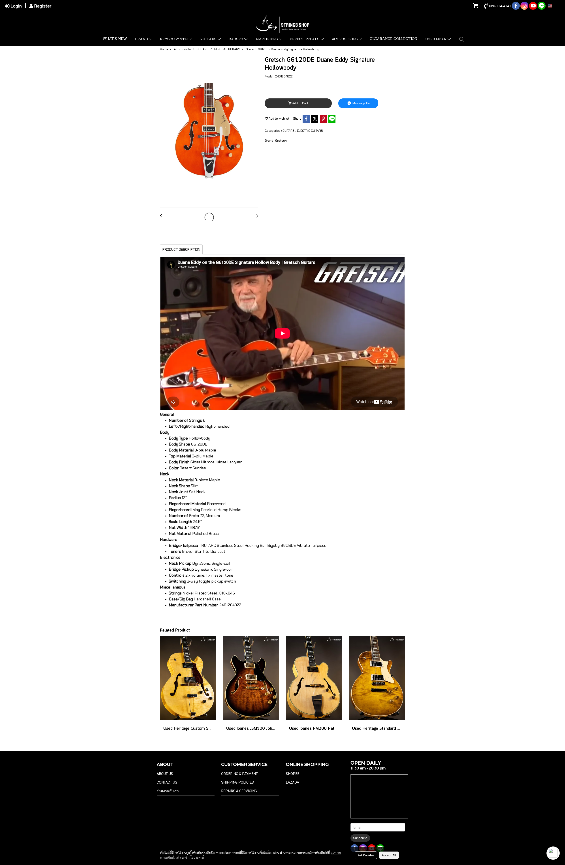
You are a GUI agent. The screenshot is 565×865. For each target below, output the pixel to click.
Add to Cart (300, 103)
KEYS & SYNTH (174, 39)
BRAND (142, 39)
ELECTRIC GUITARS (310, 131)
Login (15, 6)
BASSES (236, 39)
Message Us (361, 103)
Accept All (389, 855)
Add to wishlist (278, 118)
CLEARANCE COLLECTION (393, 39)
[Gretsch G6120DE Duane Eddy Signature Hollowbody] (209, 132)
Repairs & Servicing (239, 791)
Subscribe (360, 838)
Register (42, 6)
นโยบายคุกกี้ (196, 857)
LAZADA (292, 782)
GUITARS (209, 39)
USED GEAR (436, 39)
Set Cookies (366, 855)
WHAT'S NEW (114, 39)
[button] (462, 39)
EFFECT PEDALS (305, 39)
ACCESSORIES (345, 39)
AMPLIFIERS (267, 39)
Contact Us (167, 782)
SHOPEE (292, 774)
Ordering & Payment (239, 774)
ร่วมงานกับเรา (168, 791)
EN (554, 6)
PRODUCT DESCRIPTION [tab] (181, 249)
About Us (165, 774)
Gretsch (281, 141)
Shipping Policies (237, 782)
